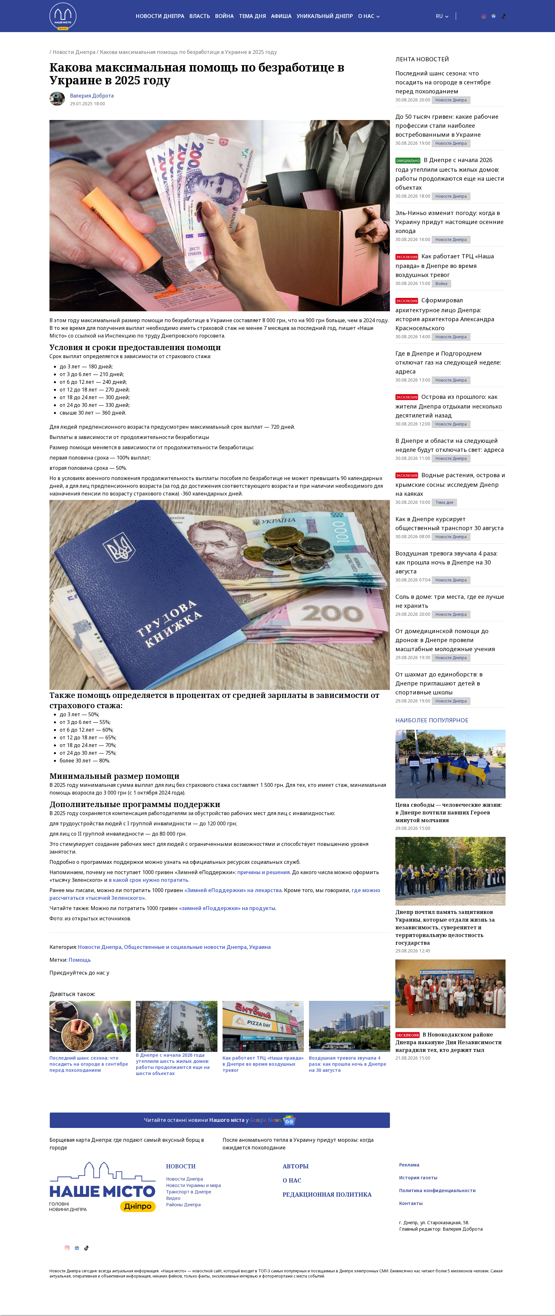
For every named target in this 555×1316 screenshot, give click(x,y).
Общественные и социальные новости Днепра (185, 946)
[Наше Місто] (62, 16)
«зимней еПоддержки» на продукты (227, 908)
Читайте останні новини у (213, 1119)
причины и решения (263, 872)
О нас (366, 16)
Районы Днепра (183, 1204)
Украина (260, 946)
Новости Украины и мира (193, 1185)
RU (439, 16)
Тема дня (252, 16)
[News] (493, 16)
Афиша (281, 16)
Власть (199, 16)
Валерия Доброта (92, 95)
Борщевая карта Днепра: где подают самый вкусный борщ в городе (126, 1143)
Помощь (80, 959)
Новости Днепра (160, 16)
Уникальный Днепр (325, 16)
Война (224, 16)
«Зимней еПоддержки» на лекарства (233, 890)
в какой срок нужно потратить (148, 879)
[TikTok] (503, 16)
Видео (173, 1198)
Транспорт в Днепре (188, 1192)
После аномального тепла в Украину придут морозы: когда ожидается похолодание (298, 1143)
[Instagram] (484, 16)
